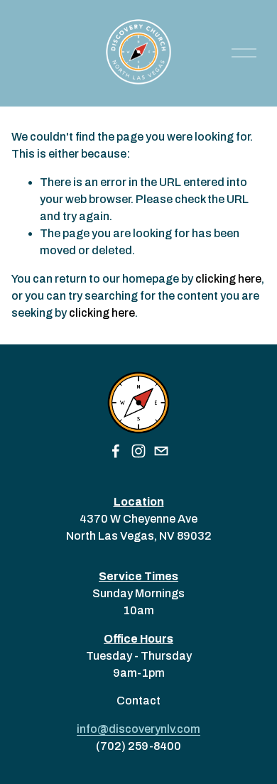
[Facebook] (116, 451)
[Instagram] (138, 451)
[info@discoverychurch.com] (161, 451)
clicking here (228, 279)
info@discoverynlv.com (138, 729)
